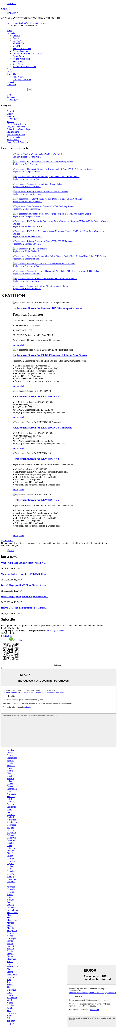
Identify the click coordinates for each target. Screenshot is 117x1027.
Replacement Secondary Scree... (27, 201)
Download (11, 84)
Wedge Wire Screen (21, 59)
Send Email (6, 636)
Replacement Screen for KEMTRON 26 (36, 499)
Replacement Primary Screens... (27, 194)
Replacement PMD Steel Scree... (27, 236)
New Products (19, 61)
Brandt (16, 38)
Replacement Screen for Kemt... (27, 288)
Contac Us (11, 3)
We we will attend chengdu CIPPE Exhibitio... (23, 574)
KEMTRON (18, 43)
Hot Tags (51, 630)
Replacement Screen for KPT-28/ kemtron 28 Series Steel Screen (50, 355)
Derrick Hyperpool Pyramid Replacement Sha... (24, 596)
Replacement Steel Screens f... (26, 164)
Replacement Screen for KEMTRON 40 (36, 458)
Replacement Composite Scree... (27, 171)
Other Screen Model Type (18, 129)
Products (11, 33)
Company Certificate (22, 79)
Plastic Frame (19, 56)
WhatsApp (17, 640)
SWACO (17, 41)
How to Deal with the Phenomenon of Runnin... (24, 608)
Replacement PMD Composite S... (28, 226)
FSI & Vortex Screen (22, 48)
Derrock (16, 35)
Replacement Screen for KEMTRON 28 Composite (42, 427)
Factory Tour (18, 77)
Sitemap (60, 630)
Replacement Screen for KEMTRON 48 (36, 396)
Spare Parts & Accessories (24, 66)
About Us (11, 74)
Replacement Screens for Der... (27, 266)
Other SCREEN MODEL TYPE (27, 53)
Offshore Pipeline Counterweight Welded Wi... (23, 563)
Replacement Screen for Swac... (27, 281)
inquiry (16, 345)
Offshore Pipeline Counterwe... (27, 157)
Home (9, 30)
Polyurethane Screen (22, 51)
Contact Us (12, 82)
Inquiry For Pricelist (10, 628)
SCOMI (16, 46)
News (9, 69)
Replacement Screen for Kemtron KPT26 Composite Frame (47, 308)
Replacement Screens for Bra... (27, 179)
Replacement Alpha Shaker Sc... (27, 251)
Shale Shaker (18, 64)
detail (21, 345)
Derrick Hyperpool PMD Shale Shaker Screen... (24, 585)
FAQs (9, 71)
